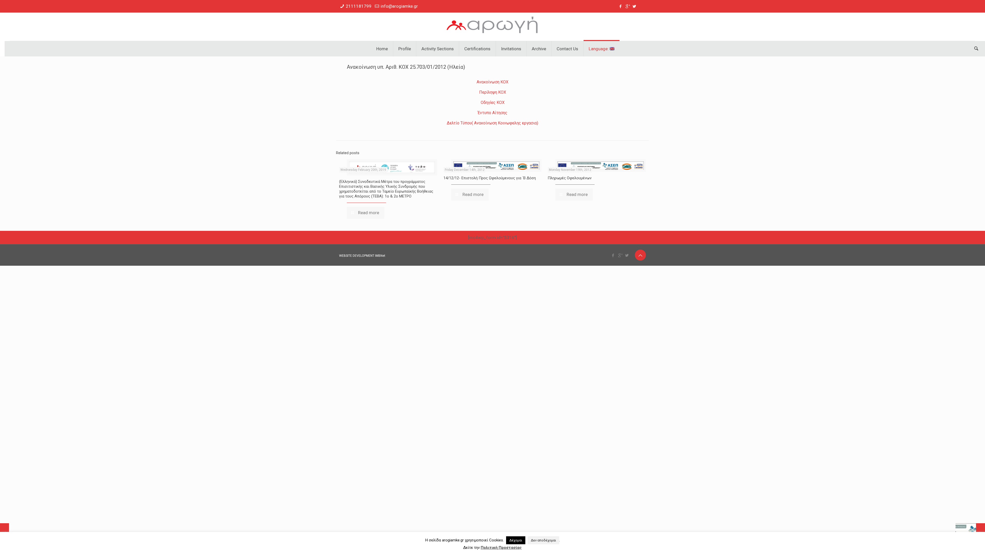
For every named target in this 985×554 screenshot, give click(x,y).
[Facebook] (620, 6)
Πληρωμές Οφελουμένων (570, 178)
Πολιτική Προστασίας (501, 547)
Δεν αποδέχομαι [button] (543, 540)
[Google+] (627, 6)
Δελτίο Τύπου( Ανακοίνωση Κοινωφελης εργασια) (492, 123)
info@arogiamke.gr (399, 6)
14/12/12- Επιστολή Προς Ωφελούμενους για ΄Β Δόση (490, 178)
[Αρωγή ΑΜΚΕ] (492, 27)
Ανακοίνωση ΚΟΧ (492, 82)
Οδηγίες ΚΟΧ (493, 102)
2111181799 (358, 6)
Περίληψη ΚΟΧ (492, 92)
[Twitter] (634, 6)
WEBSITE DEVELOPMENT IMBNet (362, 256)
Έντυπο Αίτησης (492, 112)
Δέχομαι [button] (515, 540)
